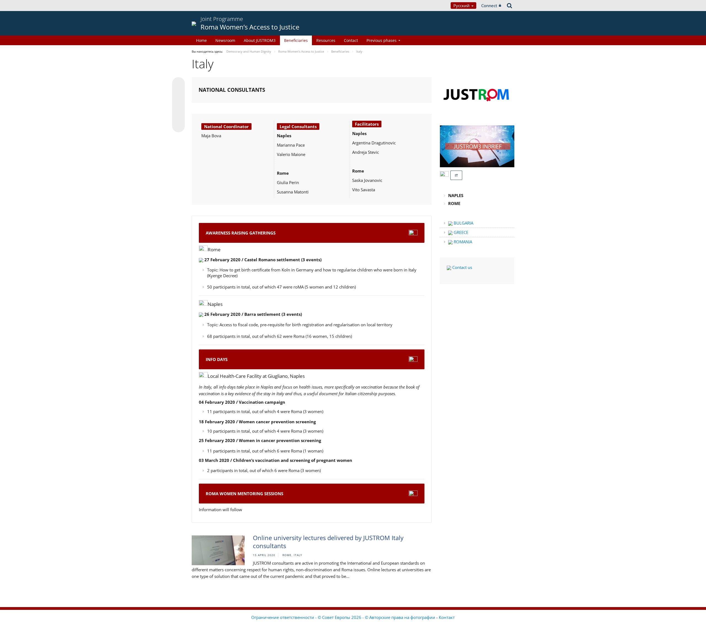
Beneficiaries (296, 40)
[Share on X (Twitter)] (178, 94)
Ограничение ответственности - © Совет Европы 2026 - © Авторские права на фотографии (343, 617)
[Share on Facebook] (178, 105)
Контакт (447, 617)
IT (456, 175)
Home (201, 40)
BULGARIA (463, 223)
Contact (351, 40)
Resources (325, 40)
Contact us (461, 267)
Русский (462, 5)
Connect (489, 5)
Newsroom (225, 40)
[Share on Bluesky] (178, 84)
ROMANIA (462, 241)
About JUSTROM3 (260, 40)
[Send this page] (178, 126)
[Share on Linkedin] (178, 115)
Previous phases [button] (382, 40)
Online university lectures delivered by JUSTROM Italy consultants (328, 542)
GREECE (460, 232)
